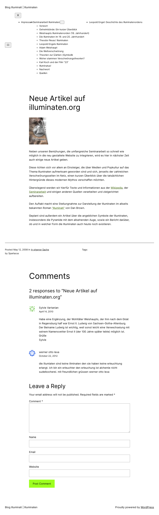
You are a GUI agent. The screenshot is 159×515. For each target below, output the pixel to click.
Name (32, 437)
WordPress (147, 507)
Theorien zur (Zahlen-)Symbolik (56, 55)
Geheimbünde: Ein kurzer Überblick (58, 29)
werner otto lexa (49, 352)
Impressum (27, 22)
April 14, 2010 (46, 311)
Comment (36, 401)
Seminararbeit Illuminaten (46, 22)
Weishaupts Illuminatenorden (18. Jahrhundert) (64, 33)
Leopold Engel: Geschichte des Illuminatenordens (115, 22)
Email (32, 452)
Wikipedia (117, 187)
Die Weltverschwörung (51, 51)
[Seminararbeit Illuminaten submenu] (62, 22)
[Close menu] (18, 15)
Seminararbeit (37, 191)
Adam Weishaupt (48, 47)
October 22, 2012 (48, 356)
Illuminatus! (45, 65)
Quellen (43, 73)
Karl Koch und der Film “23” (53, 62)
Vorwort (43, 26)
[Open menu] (8, 45)
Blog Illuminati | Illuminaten (21, 7)
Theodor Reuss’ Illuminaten (53, 40)
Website (34, 466)
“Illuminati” (58, 207)
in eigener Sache (40, 249)
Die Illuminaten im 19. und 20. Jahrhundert (61, 36)
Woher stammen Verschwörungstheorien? (61, 58)
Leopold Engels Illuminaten (53, 44)
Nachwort (44, 69)
